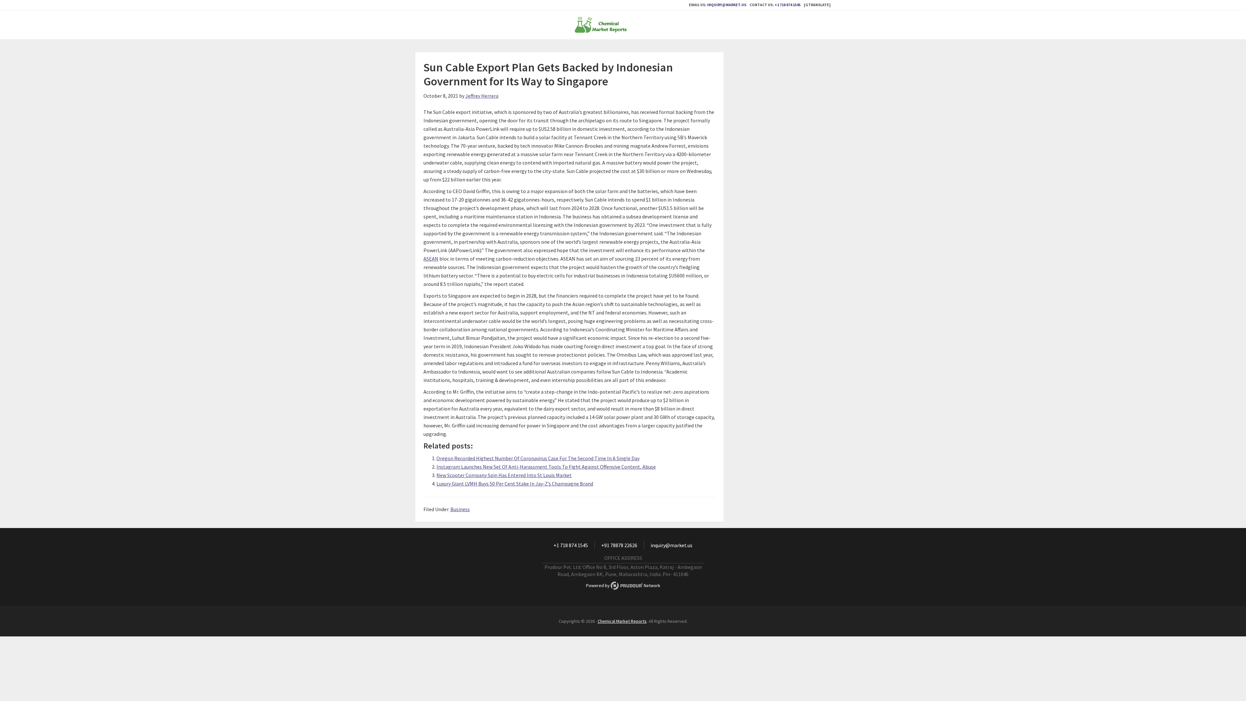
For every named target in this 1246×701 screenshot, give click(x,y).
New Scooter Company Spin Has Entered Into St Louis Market (504, 475)
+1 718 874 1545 (787, 4)
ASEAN (430, 258)
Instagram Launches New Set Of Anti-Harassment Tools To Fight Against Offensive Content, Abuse (546, 466)
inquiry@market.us (726, 4)
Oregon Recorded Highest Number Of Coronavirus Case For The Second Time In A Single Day (538, 458)
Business (460, 509)
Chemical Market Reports (623, 25)
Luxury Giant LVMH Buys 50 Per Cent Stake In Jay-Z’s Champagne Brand (514, 483)
